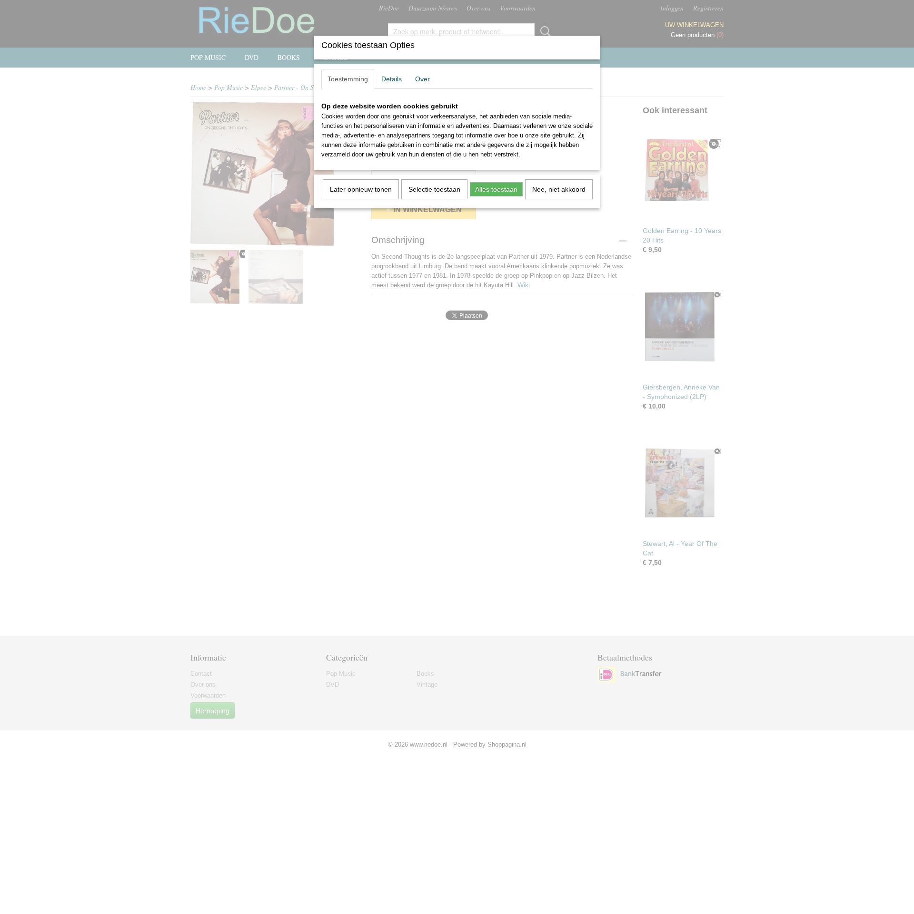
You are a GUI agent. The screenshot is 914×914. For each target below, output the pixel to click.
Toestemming (348, 79)
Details (391, 79)
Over (422, 79)
